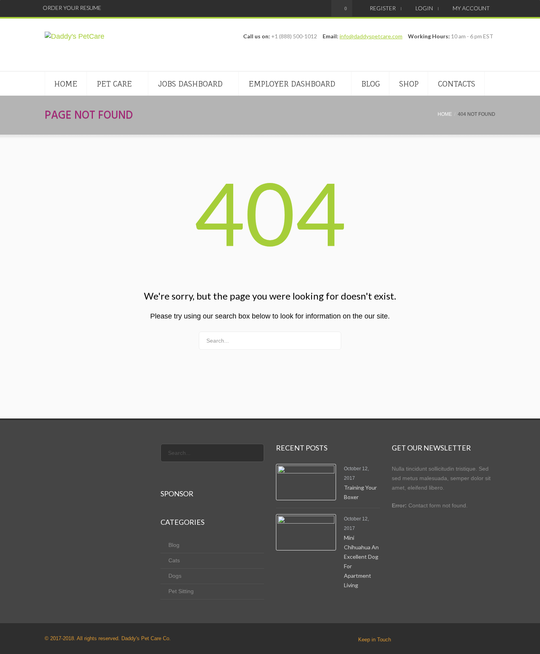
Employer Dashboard (292, 84)
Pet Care (114, 84)
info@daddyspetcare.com (371, 36)
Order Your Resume (72, 7)
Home (65, 84)
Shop (409, 84)
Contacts (456, 84)
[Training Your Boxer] (306, 482)
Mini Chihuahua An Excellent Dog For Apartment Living (361, 561)
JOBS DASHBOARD (190, 84)
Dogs (174, 576)
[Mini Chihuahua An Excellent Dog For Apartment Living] (306, 532)
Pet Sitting (181, 591)
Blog (370, 84)
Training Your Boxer (360, 492)
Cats (174, 560)
